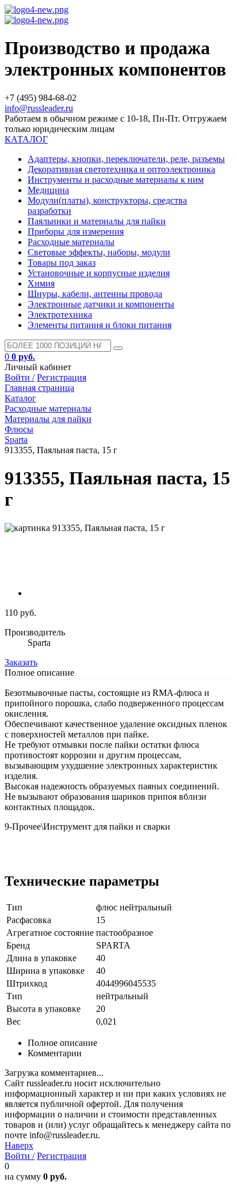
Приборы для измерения (76, 231)
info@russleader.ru (39, 108)
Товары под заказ (61, 263)
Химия (41, 283)
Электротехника (60, 314)
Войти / (20, 377)
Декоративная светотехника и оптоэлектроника (121, 169)
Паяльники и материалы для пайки (97, 221)
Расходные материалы (71, 242)
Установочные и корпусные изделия (99, 273)
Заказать (21, 662)
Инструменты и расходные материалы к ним (116, 180)
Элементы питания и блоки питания (99, 325)
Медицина (48, 190)
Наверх (19, 1145)
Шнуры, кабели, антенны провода (95, 294)
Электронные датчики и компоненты (101, 304)
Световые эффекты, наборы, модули (99, 252)
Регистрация (61, 377)
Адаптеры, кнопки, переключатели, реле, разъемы (126, 159)
